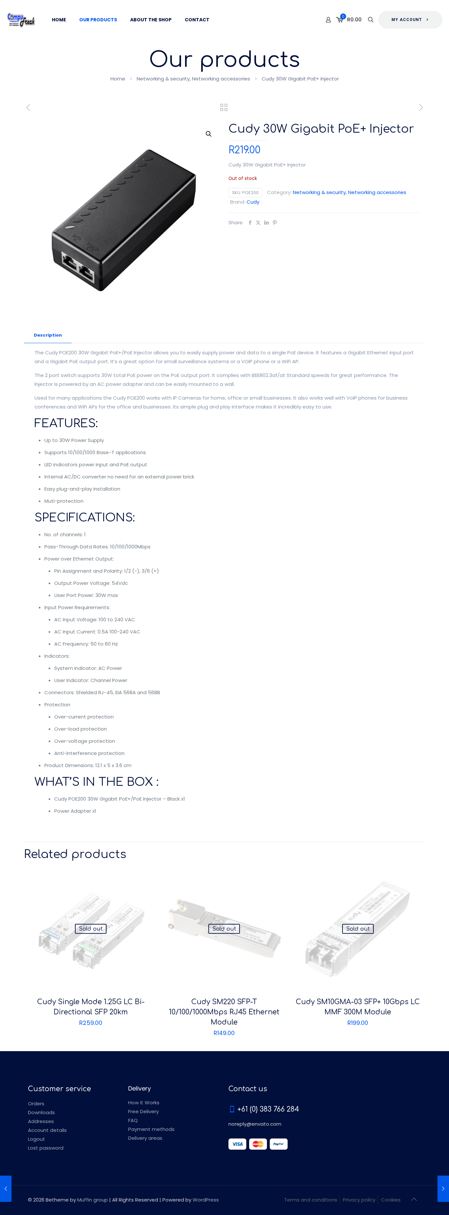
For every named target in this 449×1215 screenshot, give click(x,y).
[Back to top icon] (414, 1199)
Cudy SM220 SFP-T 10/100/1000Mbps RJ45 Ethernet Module (224, 1012)
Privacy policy (359, 1199)
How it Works (143, 1102)
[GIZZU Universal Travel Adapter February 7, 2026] (443, 1189)
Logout (36, 1139)
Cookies (391, 1199)
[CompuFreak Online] (21, 19)
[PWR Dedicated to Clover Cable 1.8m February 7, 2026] (6, 1189)
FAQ (133, 1120)
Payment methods (151, 1129)
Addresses (41, 1121)
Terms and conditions (310, 1199)
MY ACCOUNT (406, 19)
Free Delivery (143, 1111)
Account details (47, 1130)
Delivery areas (145, 1138)
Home (117, 78)
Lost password (45, 1147)
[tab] (48, 335)
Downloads (41, 1112)
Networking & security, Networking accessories (193, 78)
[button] (209, 134)
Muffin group (92, 1199)
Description (48, 335)
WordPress (206, 1199)
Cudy (253, 201)
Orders (36, 1103)
